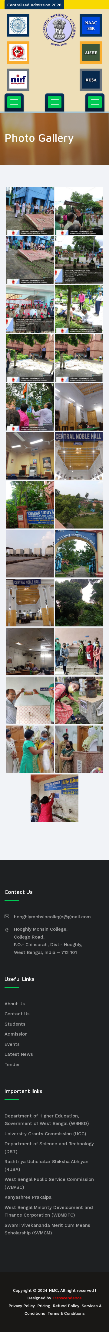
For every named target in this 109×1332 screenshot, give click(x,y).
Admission (16, 1034)
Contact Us (17, 1014)
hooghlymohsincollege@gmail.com (52, 917)
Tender (12, 1064)
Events (12, 1044)
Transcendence (67, 1298)
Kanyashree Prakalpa (28, 1197)
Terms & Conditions (66, 1313)
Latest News (19, 1054)
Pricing (43, 1306)
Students (15, 1024)
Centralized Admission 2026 (34, 4)
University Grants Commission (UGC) (45, 1133)
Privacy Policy (21, 1306)
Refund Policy (66, 1306)
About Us (15, 1004)
